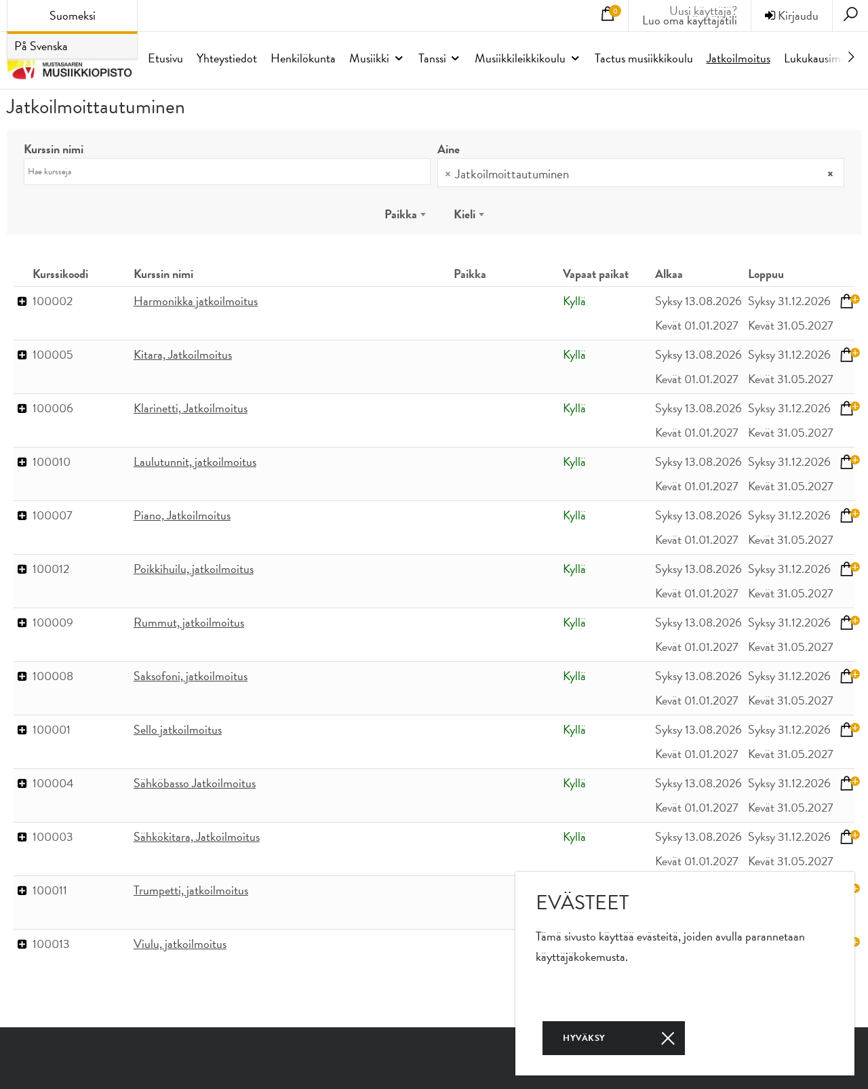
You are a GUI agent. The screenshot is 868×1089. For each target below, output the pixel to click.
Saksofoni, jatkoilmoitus (191, 676)
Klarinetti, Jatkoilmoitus (191, 408)
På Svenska (41, 46)
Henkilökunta (303, 58)
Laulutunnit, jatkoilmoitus (195, 461)
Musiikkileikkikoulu (520, 58)
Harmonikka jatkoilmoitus (196, 301)
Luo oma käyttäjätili (689, 18)
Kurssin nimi (53, 149)
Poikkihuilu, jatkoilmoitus (194, 568)
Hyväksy (584, 1038)
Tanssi (432, 58)
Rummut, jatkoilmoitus (189, 622)
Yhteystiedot (227, 58)
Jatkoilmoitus (738, 58)
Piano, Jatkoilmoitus (182, 515)
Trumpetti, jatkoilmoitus (191, 890)
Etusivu (165, 58)
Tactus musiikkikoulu (644, 58)
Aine (448, 149)
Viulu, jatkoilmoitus (180, 943)
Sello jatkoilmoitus (178, 729)
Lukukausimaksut (825, 58)
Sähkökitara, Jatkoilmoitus (197, 836)
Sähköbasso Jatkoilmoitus (195, 783)
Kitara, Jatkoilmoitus (183, 354)
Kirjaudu (796, 15)
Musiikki (369, 58)
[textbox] (580, 175)
